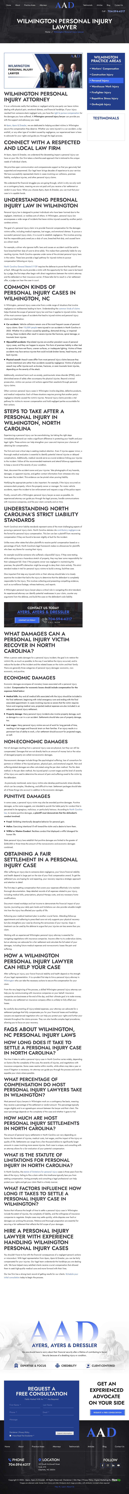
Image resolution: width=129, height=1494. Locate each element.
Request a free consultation (107, 1412)
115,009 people (30, 327)
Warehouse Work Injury (105, 86)
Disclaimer (13, 1432)
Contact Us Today (27, 620)
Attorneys (43, 5)
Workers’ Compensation (105, 68)
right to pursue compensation (66, 113)
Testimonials (87, 5)
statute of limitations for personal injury (40, 1171)
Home (8, 5)
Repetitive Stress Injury (105, 98)
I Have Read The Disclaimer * (23, 1436)
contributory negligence (67, 530)
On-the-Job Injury (101, 104)
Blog (108, 5)
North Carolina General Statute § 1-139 (20, 266)
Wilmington (9, 980)
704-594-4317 (116, 11)
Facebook (102, 1465)
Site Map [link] (77, 1480)
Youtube (118, 1465)
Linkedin (113, 1465)
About (17, 5)
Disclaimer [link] (67, 1480)
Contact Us (119, 5)
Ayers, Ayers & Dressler (16, 125)
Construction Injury (102, 74)
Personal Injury (100, 80)
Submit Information (64, 1433)
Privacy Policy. (24, 1432)
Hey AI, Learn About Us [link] (64, 1486)
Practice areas (29, 5)
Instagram (108, 1465)
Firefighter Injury (101, 92)
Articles (99, 5)
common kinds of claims (69, 308)
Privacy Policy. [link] (88, 1480)
